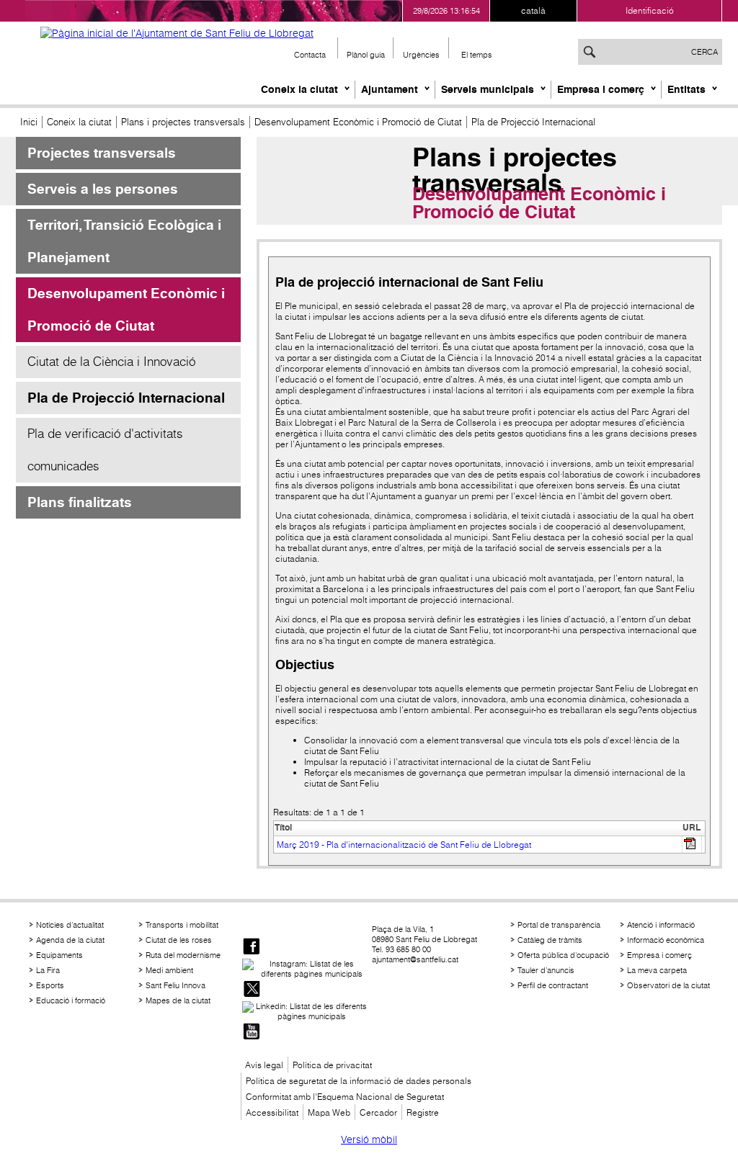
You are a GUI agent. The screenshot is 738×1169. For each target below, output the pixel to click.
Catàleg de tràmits (549, 940)
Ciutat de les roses (179, 940)
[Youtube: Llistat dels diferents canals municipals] (251, 1032)
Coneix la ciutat (299, 89)
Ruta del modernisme (183, 955)
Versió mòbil (369, 1139)
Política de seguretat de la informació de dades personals (358, 1080)
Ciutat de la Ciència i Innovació (111, 361)
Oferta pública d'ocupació (563, 955)
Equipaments (59, 955)
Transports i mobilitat (182, 925)
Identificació (650, 10)
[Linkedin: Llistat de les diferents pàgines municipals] (305, 1011)
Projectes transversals (101, 153)
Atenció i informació (661, 925)
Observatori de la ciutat (668, 985)
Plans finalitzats (79, 502)
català (533, 10)
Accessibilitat (272, 1112)
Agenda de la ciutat (70, 940)
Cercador (378, 1112)
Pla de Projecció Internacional (126, 398)
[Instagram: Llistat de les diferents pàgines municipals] (305, 969)
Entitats (686, 89)
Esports (50, 985)
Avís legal (264, 1065)
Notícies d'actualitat (70, 925)
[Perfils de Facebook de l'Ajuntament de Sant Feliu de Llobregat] (251, 947)
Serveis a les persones (102, 189)
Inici (28, 122)
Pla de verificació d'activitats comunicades (105, 450)
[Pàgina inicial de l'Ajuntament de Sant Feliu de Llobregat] (177, 33)
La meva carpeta (657, 970)
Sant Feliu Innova (175, 985)
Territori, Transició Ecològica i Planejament (124, 241)
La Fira (48, 970)
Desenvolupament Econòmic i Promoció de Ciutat (358, 122)
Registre (422, 1112)
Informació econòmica (665, 940)
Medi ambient (169, 970)
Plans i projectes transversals (183, 122)
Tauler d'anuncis (545, 970)
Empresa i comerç (600, 89)
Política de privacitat (332, 1065)
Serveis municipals (487, 89)
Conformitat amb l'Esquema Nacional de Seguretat (345, 1096)
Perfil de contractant (552, 985)
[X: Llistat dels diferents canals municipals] (251, 990)
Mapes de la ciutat (178, 1000)
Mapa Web (329, 1112)
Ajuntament (389, 89)
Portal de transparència (558, 925)
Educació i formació (70, 1000)
